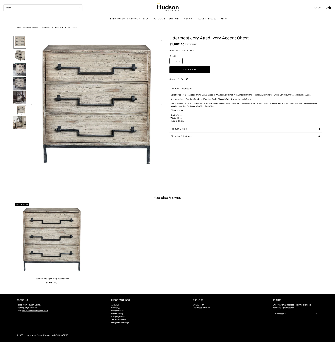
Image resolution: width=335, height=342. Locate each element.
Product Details (179, 129)
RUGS (146, 18)
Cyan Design (198, 305)
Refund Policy (117, 314)
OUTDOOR (159, 18)
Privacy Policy (117, 311)
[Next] (161, 104)
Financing (115, 308)
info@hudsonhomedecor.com (35, 311)
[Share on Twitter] (182, 79)
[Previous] (32, 104)
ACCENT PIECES (207, 18)
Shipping (173, 50)
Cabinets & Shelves (30, 27)
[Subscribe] (315, 314)
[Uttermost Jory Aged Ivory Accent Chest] (51, 239)
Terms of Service (118, 319)
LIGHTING (132, 18)
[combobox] (43, 7)
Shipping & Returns (181, 136)
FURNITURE (116, 18)
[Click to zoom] (161, 40)
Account (318, 8)
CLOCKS (189, 18)
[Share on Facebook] (178, 79)
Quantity (173, 56)
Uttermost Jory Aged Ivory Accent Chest (52, 279)
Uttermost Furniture (201, 308)
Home (19, 27)
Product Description (181, 89)
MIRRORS (174, 18)
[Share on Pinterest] (187, 79)
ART (223, 18)
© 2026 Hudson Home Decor (29, 335)
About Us (115, 305)
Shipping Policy (118, 317)
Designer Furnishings (120, 322)
